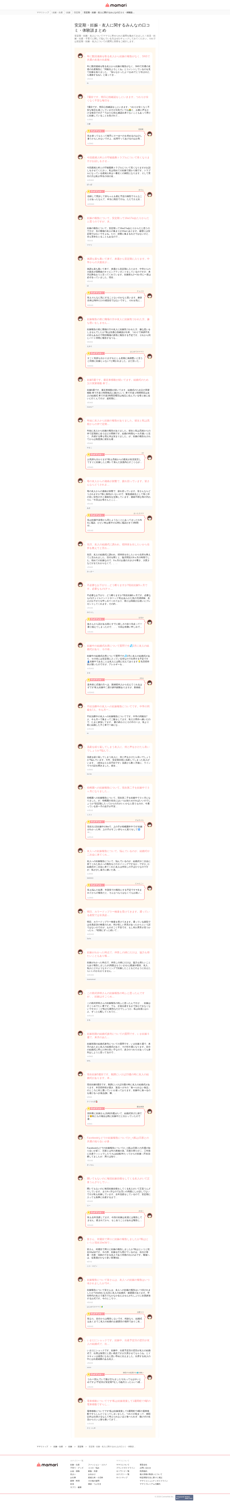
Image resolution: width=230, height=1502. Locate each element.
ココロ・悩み (93, 1468)
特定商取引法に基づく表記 (151, 1477)
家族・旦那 (92, 1471)
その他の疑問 (93, 1481)
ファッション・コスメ (97, 1465)
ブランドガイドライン (125, 1468)
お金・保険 (75, 1471)
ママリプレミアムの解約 (150, 1484)
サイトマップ (122, 1477)
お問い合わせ (145, 1468)
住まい (73, 1474)
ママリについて (122, 1465)
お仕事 (73, 1477)
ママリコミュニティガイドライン (154, 1481)
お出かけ (92, 1474)
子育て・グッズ (76, 1468)
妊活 (72, 1484)
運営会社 (143, 1465)
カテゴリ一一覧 (122, 1474)
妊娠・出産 (75, 1465)
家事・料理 (75, 1481)
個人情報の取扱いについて (151, 1474)
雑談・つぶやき (94, 1484)
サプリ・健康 (76, 1487)
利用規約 (143, 1471)
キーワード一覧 (122, 1471)
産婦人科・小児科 (95, 1477)
